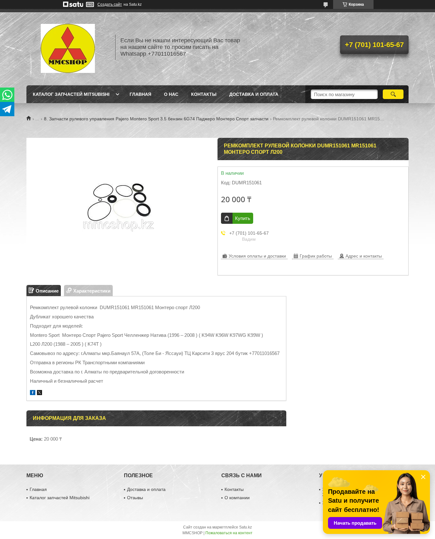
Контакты (204, 94)
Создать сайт (109, 4)
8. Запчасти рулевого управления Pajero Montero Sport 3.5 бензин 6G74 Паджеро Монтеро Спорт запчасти (156, 118)
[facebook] (32, 393)
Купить (242, 218)
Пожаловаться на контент (229, 533)
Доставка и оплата (253, 94)
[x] (39, 393)
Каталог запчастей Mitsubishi (71, 94)
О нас (171, 94)
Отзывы (135, 497)
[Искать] (393, 94)
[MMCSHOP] (67, 47)
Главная (140, 94)
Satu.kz (245, 527)
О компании (237, 497)
